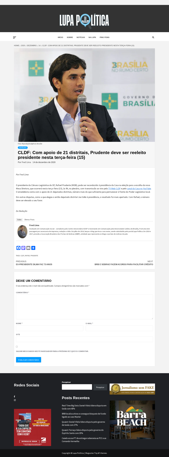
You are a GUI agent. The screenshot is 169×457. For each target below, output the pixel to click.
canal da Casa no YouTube (139, 188)
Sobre (70, 37)
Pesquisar (66, 382)
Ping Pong (104, 37)
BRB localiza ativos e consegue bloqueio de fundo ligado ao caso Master (84, 415)
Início (60, 37)
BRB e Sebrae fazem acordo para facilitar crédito (124, 262)
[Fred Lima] (22, 231)
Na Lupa (92, 37)
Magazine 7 (90, 453)
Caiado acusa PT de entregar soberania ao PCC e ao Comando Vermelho (84, 440)
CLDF (22, 255)
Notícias (81, 37)
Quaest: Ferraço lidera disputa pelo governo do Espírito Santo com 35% (83, 432)
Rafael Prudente (31, 255)
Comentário (22, 292)
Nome (19, 323)
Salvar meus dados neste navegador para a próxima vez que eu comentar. (52, 351)
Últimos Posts (29, 220)
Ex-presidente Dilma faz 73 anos (34, 262)
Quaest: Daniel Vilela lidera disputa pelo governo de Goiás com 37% (83, 423)
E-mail (89, 323)
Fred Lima (26, 162)
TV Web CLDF (114, 188)
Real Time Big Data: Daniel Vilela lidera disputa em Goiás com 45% (84, 407)
